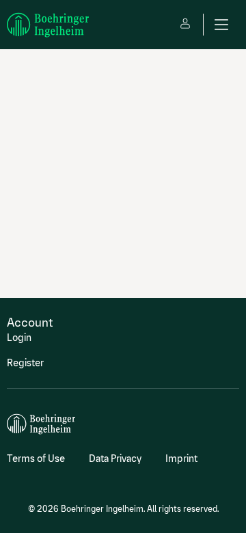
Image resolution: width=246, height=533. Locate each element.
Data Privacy (115, 458)
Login (19, 337)
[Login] (185, 24)
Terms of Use (36, 458)
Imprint (181, 458)
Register (25, 363)
